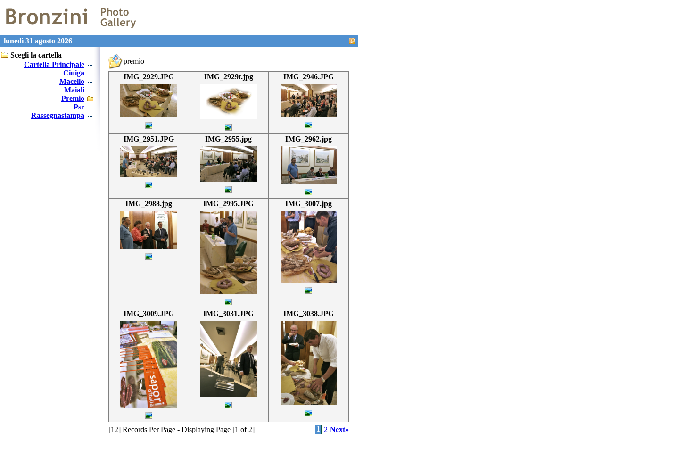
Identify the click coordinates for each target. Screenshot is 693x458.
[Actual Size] (148, 115)
